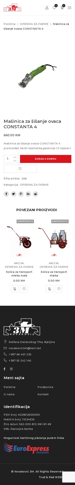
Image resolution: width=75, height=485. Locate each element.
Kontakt (43, 394)
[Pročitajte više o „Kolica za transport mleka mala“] (14, 288)
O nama (9, 394)
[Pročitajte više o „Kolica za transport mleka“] (49, 288)
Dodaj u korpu (45, 158)
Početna (9, 24)
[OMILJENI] (20, 169)
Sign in (47, 7)
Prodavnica (45, 387)
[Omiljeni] (23, 288)
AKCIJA (19, 263)
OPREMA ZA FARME (34, 24)
